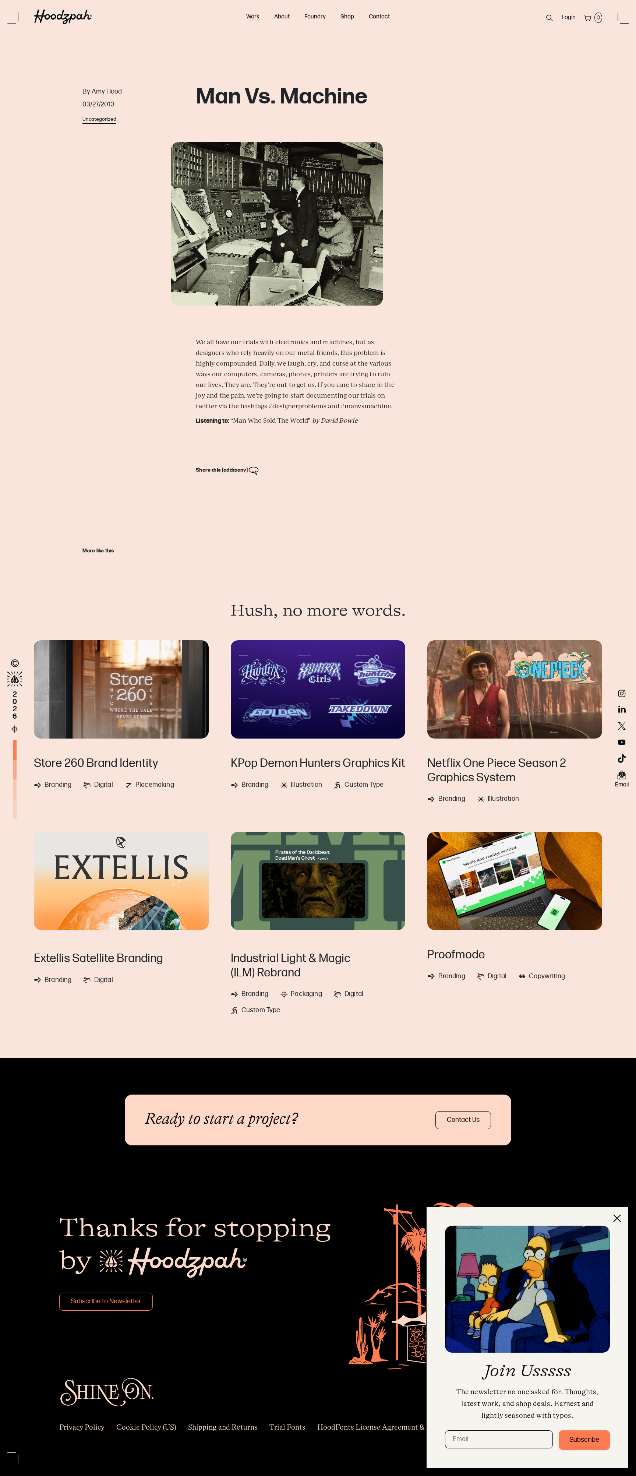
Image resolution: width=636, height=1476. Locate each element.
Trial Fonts (287, 1427)
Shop (347, 17)
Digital (103, 785)
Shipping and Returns (223, 1427)
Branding (58, 785)
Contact (379, 17)
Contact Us (463, 1120)
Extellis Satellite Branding (98, 959)
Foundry (315, 17)
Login (569, 18)
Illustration (306, 785)
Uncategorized (99, 119)
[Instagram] (621, 694)
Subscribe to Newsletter (106, 1301)
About (282, 17)
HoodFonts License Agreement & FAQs (381, 1427)
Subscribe (584, 1440)
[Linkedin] (622, 710)
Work (252, 17)
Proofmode (456, 955)
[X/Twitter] (621, 726)
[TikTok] (621, 758)
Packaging (306, 994)
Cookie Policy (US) (146, 1427)
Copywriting (547, 976)
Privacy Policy (82, 1427)
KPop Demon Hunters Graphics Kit (318, 764)
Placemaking (154, 785)
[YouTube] (621, 742)
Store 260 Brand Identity (96, 764)
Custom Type (364, 785)
